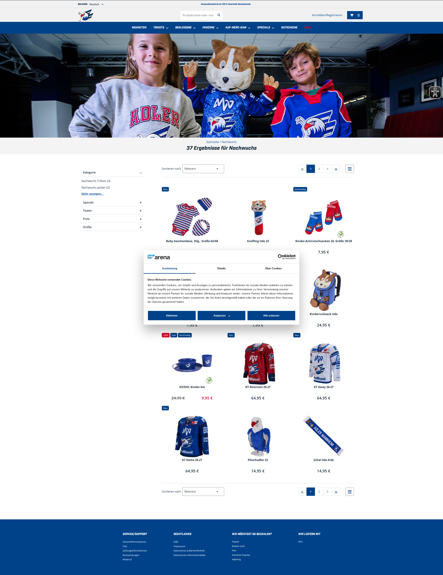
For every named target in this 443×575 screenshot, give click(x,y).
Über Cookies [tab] (273, 268)
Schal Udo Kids (324, 460)
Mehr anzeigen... (92, 194)
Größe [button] (112, 227)
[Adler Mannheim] (85, 15)
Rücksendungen (131, 555)
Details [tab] (221, 268)
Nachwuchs (229, 142)
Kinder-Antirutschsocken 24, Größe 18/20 (323, 241)
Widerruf (127, 559)
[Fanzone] (216, 28)
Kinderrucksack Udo (324, 314)
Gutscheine (289, 27)
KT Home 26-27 (192, 460)
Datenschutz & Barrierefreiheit (189, 550)
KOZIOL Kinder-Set (192, 387)
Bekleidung (183, 27)
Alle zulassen (271, 315)
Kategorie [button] (112, 172)
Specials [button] (112, 202)
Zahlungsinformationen (135, 550)
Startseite (212, 142)
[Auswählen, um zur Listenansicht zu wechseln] (350, 169)
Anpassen (220, 315)
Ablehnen (172, 315)
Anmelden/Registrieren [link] (327, 15)
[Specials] (272, 28)
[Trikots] (166, 28)
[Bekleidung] (193, 28)
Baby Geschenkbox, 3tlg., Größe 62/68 (192, 241)
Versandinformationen (134, 541)
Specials (263, 27)
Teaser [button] (112, 211)
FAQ (125, 546)
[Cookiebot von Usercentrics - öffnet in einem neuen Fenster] (280, 257)
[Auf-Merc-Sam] (248, 28)
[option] (112, 181)
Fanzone (208, 27)
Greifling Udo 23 (258, 241)
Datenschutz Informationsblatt (189, 555)
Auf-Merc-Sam (235, 27)
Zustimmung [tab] (169, 268)
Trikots (158, 27)
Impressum (179, 546)
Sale (307, 27)
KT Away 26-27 (323, 387)
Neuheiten (139, 27)
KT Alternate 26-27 (257, 387)
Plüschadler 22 (258, 460)
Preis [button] (112, 219)
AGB (176, 541)
